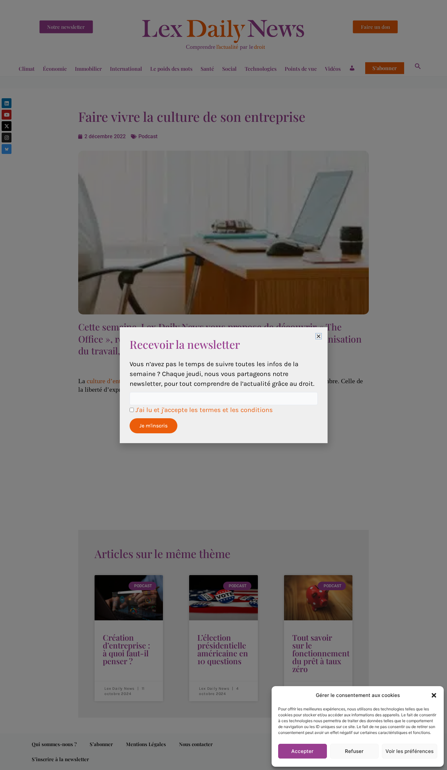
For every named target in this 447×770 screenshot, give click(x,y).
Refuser (354, 751)
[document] (223, 385)
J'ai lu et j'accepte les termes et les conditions (204, 410)
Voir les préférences (409, 751)
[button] (434, 695)
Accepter (302, 751)
